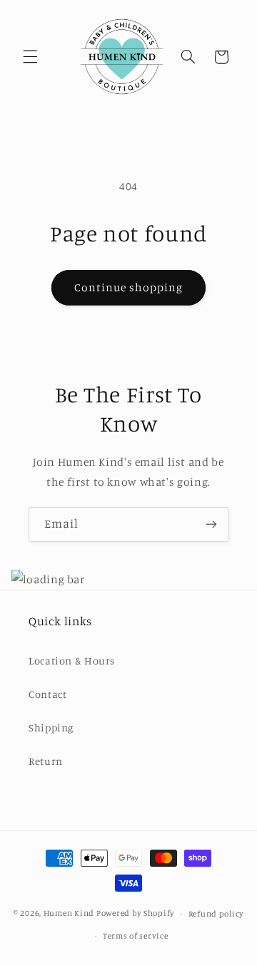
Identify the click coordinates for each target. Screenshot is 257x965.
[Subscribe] (211, 524)
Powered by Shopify (135, 914)
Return (46, 761)
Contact (47, 694)
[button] (30, 57)
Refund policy (216, 914)
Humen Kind (69, 914)
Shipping (51, 727)
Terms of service (135, 936)
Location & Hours (72, 660)
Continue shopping (128, 287)
